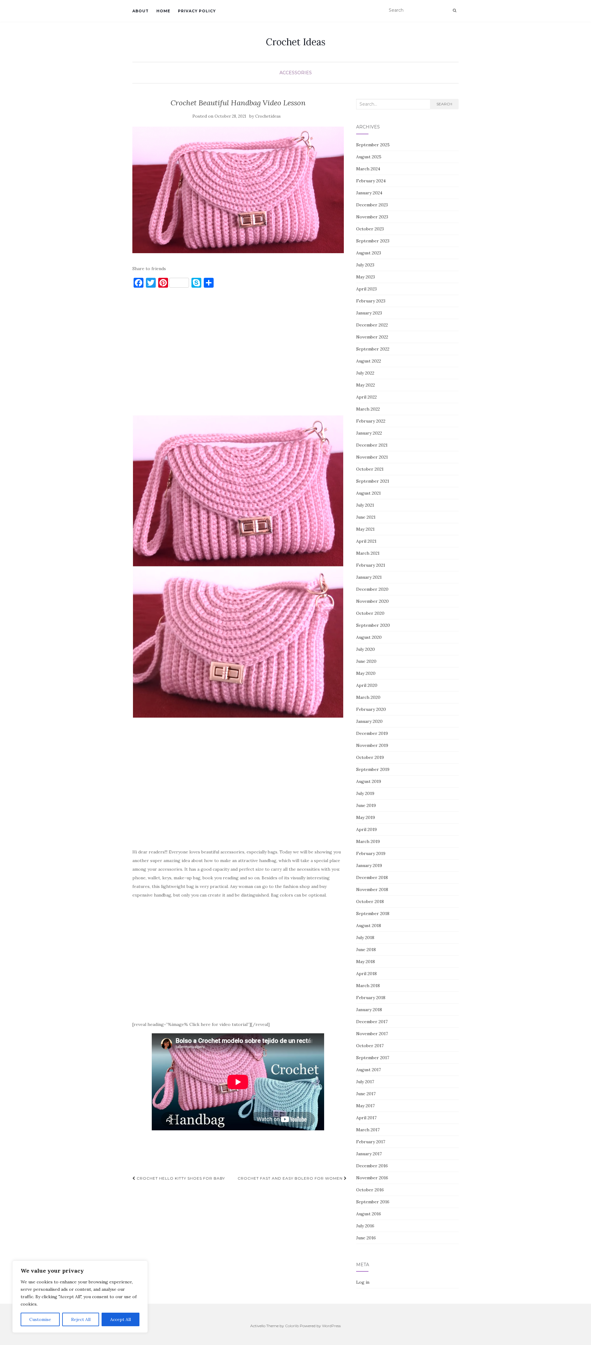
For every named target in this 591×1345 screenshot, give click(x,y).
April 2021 (366, 541)
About (140, 11)
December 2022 (372, 325)
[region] (80, 1297)
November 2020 (372, 601)
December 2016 (372, 1166)
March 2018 (368, 985)
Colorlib (292, 1325)
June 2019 (366, 805)
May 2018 (365, 961)
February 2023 (370, 301)
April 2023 (366, 289)
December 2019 (372, 733)
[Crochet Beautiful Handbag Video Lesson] (238, 190)
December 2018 (372, 877)
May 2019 (365, 817)
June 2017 (366, 1093)
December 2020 (372, 589)
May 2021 (365, 529)
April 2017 (366, 1117)
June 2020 (366, 661)
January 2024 (369, 193)
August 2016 (368, 1214)
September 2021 (372, 481)
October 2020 (370, 613)
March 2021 (368, 553)
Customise (40, 1319)
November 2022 (372, 337)
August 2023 (368, 253)
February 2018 (370, 997)
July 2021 (365, 505)
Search (444, 104)
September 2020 (373, 625)
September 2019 (372, 769)
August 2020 (369, 637)
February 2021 (370, 565)
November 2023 (372, 217)
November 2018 (372, 889)
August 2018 (368, 925)
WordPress (331, 1325)
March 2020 (368, 697)
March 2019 (368, 841)
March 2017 (368, 1129)
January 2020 (369, 721)
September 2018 (372, 913)
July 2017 (365, 1081)
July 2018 (365, 937)
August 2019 (368, 781)
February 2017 (370, 1141)
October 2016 (370, 1190)
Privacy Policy (197, 11)
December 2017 (372, 1021)
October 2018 (370, 901)
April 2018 (366, 973)
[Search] (454, 10)
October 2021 (370, 469)
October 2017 (370, 1045)
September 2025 (373, 145)
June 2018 (366, 949)
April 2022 (366, 397)
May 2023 (365, 277)
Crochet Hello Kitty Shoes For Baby (180, 1178)
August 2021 (368, 493)
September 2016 (372, 1202)
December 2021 (372, 445)
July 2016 (365, 1226)
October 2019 (370, 757)
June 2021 (366, 517)
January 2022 (369, 433)
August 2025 (368, 157)
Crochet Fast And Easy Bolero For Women (291, 1178)
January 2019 (369, 865)
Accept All (120, 1319)
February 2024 (371, 181)
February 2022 (370, 421)
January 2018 (369, 1009)
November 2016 (372, 1178)
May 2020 (366, 673)
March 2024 (368, 169)
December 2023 (372, 205)
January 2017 (369, 1154)
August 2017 (368, 1069)
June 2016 (366, 1238)
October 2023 (370, 229)
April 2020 (366, 685)
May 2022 (365, 385)
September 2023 (372, 241)
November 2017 (372, 1033)
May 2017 (365, 1105)
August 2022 (368, 361)
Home (163, 11)
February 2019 (370, 853)
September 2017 (372, 1057)
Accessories (295, 72)
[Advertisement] (238, 354)
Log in (362, 1282)
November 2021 (372, 457)
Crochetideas (268, 116)
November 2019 (372, 745)
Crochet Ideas (295, 42)
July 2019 (365, 793)
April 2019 (366, 829)
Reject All (80, 1319)
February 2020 (371, 709)
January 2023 (369, 313)
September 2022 (372, 349)
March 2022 (368, 409)
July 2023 (365, 265)
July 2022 (365, 373)
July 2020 (365, 649)
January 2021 (369, 577)
